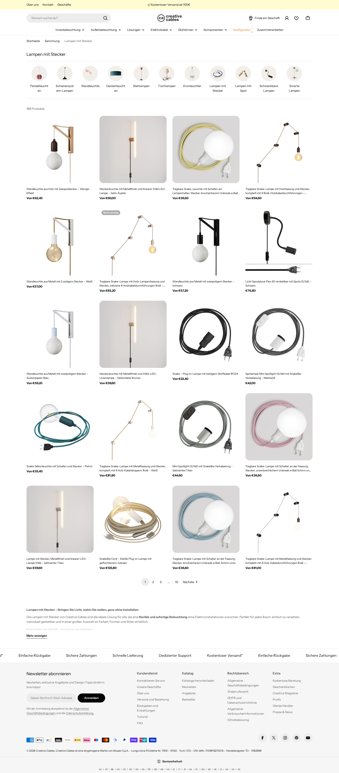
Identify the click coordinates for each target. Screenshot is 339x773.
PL (197, 769)
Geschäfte (64, 4)
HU (168, 769)
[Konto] (286, 18)
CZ (124, 769)
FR (149, 769)
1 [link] (145, 582)
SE (215, 769)
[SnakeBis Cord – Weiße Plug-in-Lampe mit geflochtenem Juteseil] (133, 519)
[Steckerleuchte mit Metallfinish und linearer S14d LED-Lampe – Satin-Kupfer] (133, 149)
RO (203, 769)
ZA (239, 769)
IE (174, 769)
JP (185, 769)
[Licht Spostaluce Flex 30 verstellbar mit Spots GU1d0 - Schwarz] (279, 242)
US (233, 769)
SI (221, 769)
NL (191, 769)
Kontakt (48, 4)
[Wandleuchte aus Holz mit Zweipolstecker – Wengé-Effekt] (60, 149)
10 (176, 582)
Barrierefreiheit (172, 761)
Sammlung (52, 41)
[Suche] (105, 18)
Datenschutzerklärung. (80, 713)
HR (161, 769)
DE (130, 769)
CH (118, 769)
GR (155, 769)
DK (137, 769)
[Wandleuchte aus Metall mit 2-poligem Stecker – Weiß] (60, 242)
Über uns (32, 4)
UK (226, 769)
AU (100, 769)
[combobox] (68, 18)
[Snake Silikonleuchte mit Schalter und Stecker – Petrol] (60, 426)
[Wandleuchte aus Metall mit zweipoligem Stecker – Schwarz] (206, 242)
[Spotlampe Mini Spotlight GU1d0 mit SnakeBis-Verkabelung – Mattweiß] (279, 334)
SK (209, 769)
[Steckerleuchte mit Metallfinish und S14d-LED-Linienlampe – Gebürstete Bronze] (133, 334)
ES (143, 769)
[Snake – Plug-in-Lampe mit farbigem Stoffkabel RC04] (206, 334)
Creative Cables (45, 750)
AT (106, 769)
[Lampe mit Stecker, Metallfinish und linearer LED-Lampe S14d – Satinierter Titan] (60, 519)
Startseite (33, 41)
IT (179, 769)
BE (112, 769)
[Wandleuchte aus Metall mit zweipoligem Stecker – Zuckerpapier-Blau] (60, 334)
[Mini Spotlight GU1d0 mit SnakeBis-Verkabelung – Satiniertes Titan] (206, 426)
